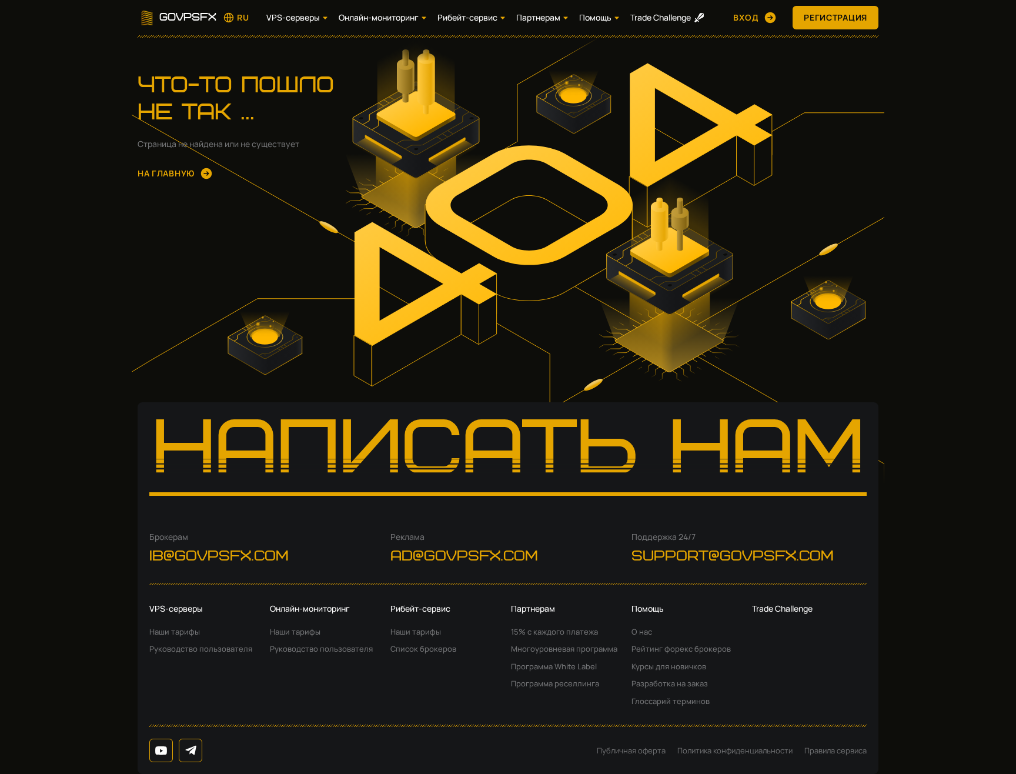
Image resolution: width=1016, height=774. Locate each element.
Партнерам (538, 17)
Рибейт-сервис (467, 17)
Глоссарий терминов (670, 701)
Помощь (595, 17)
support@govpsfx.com (732, 557)
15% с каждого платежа (554, 631)
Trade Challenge (660, 17)
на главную (166, 173)
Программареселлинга (555, 683)
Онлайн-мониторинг (379, 17)
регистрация (835, 17)
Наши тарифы (174, 631)
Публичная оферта (631, 750)
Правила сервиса (835, 750)
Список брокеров (423, 648)
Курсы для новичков (668, 666)
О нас (641, 631)
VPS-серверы (293, 17)
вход (745, 17)
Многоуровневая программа (564, 648)
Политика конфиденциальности (735, 750)
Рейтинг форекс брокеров (681, 648)
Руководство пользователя (200, 648)
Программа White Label (554, 666)
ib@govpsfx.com (219, 557)
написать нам (508, 453)
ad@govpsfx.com (464, 557)
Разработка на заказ (669, 683)
